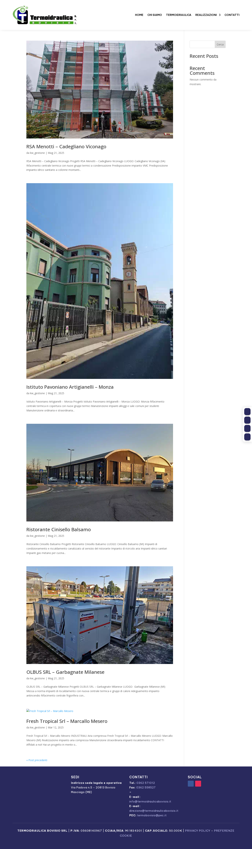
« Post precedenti (36, 760)
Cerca (220, 44)
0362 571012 (146, 783)
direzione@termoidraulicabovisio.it (153, 810)
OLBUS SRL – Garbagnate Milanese (65, 672)
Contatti (232, 15)
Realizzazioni (206, 15)
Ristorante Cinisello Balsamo (58, 529)
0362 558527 (146, 787)
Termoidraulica (178, 15)
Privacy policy (197, 830)
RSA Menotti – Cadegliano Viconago (66, 146)
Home (139, 15)
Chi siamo (154, 15)
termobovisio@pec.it (152, 815)
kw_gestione (37, 153)
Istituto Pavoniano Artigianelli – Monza (70, 387)
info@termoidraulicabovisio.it (150, 801)
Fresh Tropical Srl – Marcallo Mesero (66, 721)
